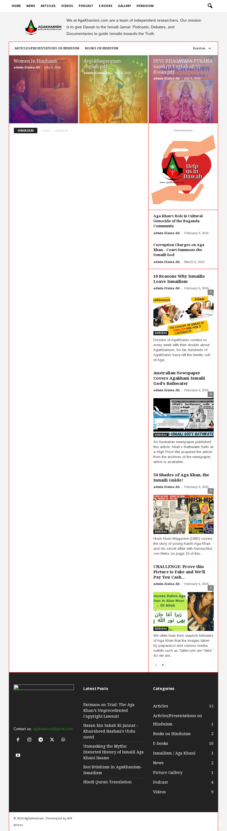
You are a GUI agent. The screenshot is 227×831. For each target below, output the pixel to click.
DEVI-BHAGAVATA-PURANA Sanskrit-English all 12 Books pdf (182, 66)
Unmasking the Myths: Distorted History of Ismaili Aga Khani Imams (113, 752)
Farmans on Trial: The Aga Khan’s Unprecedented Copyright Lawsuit (109, 710)
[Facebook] (19, 740)
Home (16, 6)
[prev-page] (156, 665)
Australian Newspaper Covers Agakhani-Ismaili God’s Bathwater (179, 378)
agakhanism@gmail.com (53, 729)
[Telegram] (42, 740)
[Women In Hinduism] (43, 95)
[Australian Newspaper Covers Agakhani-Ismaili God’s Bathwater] (183, 416)
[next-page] (163, 665)
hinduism (145, 6)
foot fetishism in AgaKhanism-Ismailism (112, 770)
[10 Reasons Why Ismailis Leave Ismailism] (183, 314)
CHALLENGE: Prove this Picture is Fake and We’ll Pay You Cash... (179, 572)
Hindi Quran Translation (107, 782)
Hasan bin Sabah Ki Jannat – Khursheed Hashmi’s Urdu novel (110, 731)
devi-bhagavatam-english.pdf (103, 63)
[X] (53, 740)
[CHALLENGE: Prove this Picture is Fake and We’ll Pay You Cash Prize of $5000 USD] (183, 610)
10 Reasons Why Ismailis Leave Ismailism (179, 279)
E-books (105, 6)
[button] (210, 6)
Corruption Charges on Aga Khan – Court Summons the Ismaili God (178, 250)
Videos (67, 6)
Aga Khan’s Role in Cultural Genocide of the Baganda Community (178, 221)
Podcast (86, 6)
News (30, 6)
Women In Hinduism (35, 61)
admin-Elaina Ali (27, 67)
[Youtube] (19, 756)
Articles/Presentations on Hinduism (46, 48)
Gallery (124, 6)
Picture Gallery (167, 772)
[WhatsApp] (64, 740)
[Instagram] (30, 740)
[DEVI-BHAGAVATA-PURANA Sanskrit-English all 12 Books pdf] (183, 96)
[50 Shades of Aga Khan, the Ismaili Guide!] (183, 513)
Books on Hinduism (101, 48)
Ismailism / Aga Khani (174, 753)
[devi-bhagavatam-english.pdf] (113, 95)
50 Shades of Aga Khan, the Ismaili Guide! (181, 477)
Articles (48, 6)
